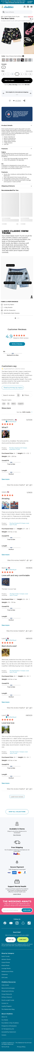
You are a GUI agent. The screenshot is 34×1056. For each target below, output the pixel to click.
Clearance (5, 974)
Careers (4, 1035)
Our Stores (17, 835)
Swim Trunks (5, 956)
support (20, 403)
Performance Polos (7, 971)
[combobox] (24, 412)
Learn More (17, 894)
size (4, 403)
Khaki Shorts (5, 965)
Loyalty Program (7, 1006)
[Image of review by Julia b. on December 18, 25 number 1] (5, 505)
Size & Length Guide (8, 1000)
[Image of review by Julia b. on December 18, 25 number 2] (14, 505)
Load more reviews (17, 797)
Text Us (11, 939)
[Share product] (24, 100)
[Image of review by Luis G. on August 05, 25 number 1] (5, 652)
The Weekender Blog (8, 1009)
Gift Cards (4, 977)
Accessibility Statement (9, 1032)
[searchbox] (9, 395)
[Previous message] (3, 93)
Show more (6, 408)
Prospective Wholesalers (9, 1026)
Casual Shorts (6, 962)
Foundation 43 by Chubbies (10, 1023)
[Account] (25, 7)
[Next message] (30, 93)
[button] (11, 38)
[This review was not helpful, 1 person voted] (30, 560)
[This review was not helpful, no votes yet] (30, 485)
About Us (4, 1017)
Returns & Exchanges (8, 988)
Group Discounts (7, 994)
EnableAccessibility (29, 2)
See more (5, 479)
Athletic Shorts (6, 959)
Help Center (5, 985)
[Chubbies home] (8, 6)
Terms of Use (5, 1046)
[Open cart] (28, 7)
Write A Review (17, 344)
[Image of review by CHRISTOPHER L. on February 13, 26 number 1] (5, 434)
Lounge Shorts (6, 968)
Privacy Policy (21, 1046)
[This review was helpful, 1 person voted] (27, 485)
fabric (13, 403)
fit (8, 403)
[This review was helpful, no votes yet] (26, 631)
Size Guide (29, 71)
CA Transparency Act (8, 1029)
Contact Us (5, 1003)
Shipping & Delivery (8, 991)
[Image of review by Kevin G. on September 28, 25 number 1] (5, 582)
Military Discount (7, 997)
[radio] (3, 60)
